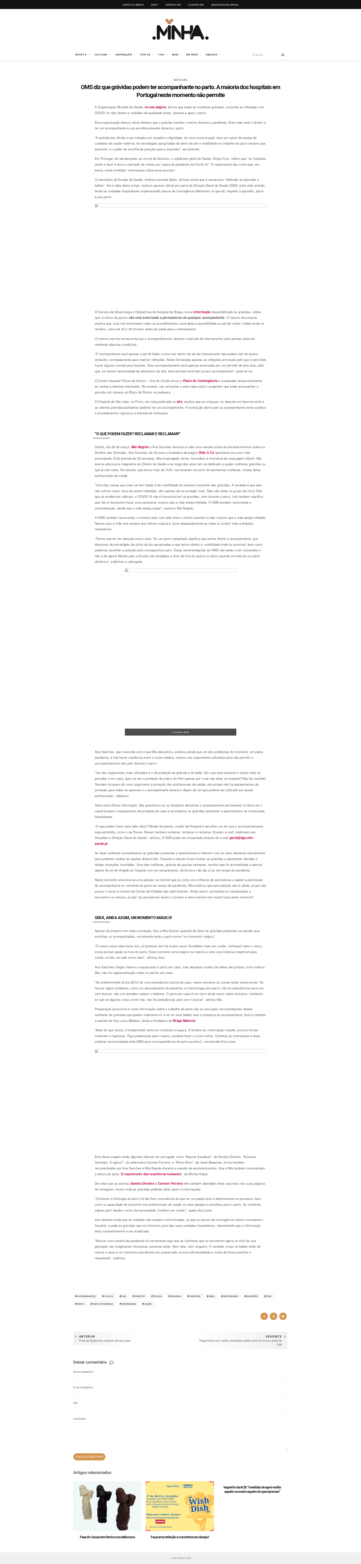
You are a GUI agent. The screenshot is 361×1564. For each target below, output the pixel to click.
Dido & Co (206, 452)
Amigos (211, 54)
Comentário (79, 1418)
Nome (83, 1371)
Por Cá (145, 54)
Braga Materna (184, 1020)
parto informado (103, 1303)
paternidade (129, 1303)
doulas (157, 1296)
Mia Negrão (140, 447)
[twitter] (273, 1316)
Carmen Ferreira (170, 1183)
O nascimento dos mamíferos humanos (151, 1174)
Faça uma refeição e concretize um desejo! (180, 1537)
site (179, 401)
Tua (161, 54)
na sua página (155, 107)
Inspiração (123, 54)
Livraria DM (196, 4)
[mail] (283, 1316)
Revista (81, 54)
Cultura (101, 54)
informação (202, 312)
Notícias (180, 80)
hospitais (195, 1296)
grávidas (176, 1296)
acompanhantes (86, 1296)
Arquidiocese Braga (225, 4)
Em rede (192, 54)
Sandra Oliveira (142, 1183)
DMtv (154, 4)
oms (269, 1296)
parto (80, 1303)
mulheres (252, 1296)
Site (75, 1403)
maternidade (230, 1296)
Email (83, 1387)
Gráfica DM (172, 4)
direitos (140, 1296)
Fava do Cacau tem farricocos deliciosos (107, 1537)
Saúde (148, 1303)
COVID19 (108, 1296)
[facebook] (264, 1316)
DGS (124, 1296)
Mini (175, 54)
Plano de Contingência (200, 380)
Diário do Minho (133, 4)
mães (212, 1296)
